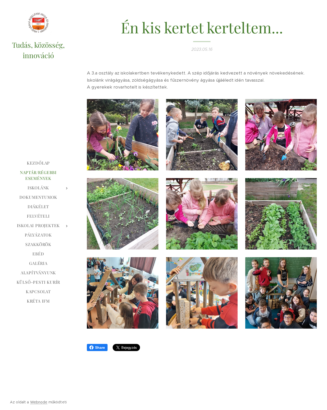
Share (100, 347)
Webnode (39, 402)
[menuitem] (38, 163)
